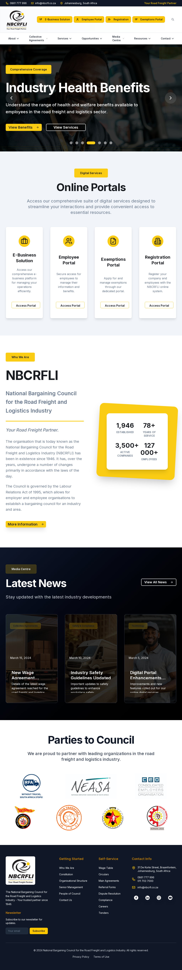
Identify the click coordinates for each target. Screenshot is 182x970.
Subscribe (39, 930)
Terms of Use (101, 956)
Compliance (106, 900)
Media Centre (116, 38)
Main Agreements (109, 880)
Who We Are (66, 867)
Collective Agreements (36, 38)
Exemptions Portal (151, 19)
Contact (166, 38)
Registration (121, 19)
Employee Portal (92, 19)
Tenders (104, 912)
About (12, 38)
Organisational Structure (73, 880)
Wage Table (106, 867)
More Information (23, 524)
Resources (140, 38)
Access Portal (26, 305)
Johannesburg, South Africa (80, 3)
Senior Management (71, 887)
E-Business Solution (57, 19)
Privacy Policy (81, 956)
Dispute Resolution (110, 893)
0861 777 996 (18, 3)
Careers (103, 906)
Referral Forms (107, 887)
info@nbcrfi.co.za (45, 3)
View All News (155, 582)
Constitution (66, 874)
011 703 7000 (145, 880)
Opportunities (90, 38)
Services (63, 38)
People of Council (69, 893)
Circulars (104, 874)
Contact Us (65, 900)
